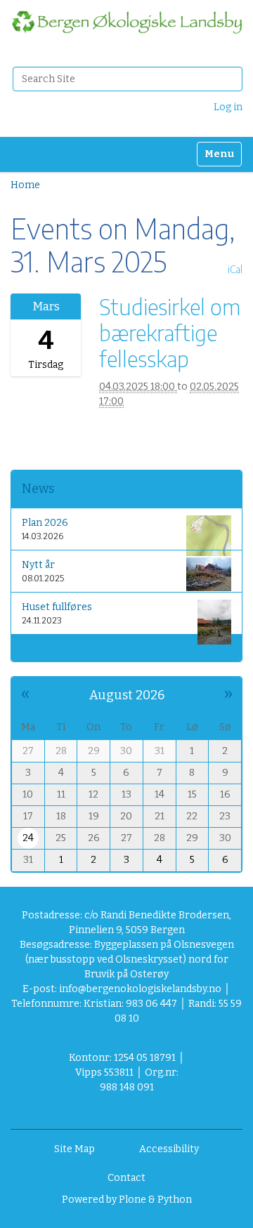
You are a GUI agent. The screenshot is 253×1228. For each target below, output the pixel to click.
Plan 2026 (45, 523)
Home (25, 185)
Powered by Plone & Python (127, 1200)
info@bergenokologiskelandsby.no (140, 989)
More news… (46, 648)
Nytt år (38, 565)
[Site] (126, 22)
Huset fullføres (57, 607)
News (38, 488)
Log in (228, 107)
